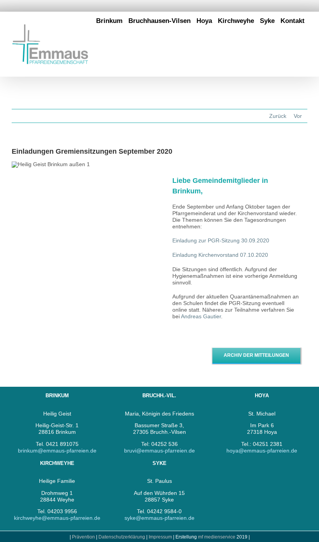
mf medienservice (216, 537)
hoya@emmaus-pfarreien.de (261, 450)
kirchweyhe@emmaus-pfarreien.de (57, 518)
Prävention (83, 537)
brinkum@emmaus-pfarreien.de (57, 450)
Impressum (161, 537)
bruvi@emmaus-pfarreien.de (159, 450)
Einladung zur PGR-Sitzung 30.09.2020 (220, 240)
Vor (298, 116)
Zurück (277, 116)
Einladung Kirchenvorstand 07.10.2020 (220, 255)
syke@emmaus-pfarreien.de (159, 518)
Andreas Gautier (201, 316)
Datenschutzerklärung (121, 537)
